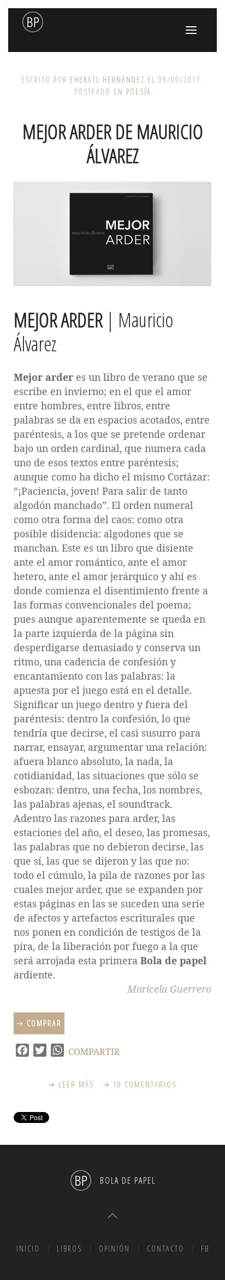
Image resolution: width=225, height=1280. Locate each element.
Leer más (76, 1084)
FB (205, 1248)
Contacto (165, 1248)
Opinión (114, 1248)
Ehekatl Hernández (107, 79)
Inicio (28, 1248)
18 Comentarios (145, 1084)
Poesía (138, 91)
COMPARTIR (94, 1052)
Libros (69, 1248)
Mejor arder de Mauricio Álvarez (112, 143)
